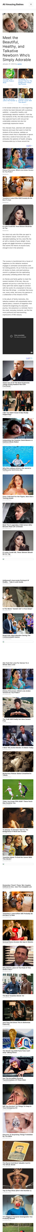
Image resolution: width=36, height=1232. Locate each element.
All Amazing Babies (13, 4)
